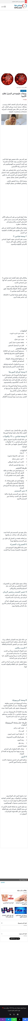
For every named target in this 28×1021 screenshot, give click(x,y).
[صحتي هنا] (20, 6)
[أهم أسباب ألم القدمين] (7, 897)
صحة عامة (19, 87)
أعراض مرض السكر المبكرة (18, 1)
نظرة (19, 1010)
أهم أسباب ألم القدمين (8, 902)
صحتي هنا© (14, 1008)
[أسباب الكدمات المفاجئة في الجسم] (21, 897)
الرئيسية (23, 87)
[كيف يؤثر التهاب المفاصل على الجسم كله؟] (7, 910)
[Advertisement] (14, 26)
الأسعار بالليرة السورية (12, 1010)
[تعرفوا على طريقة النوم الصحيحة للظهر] (21, 910)
